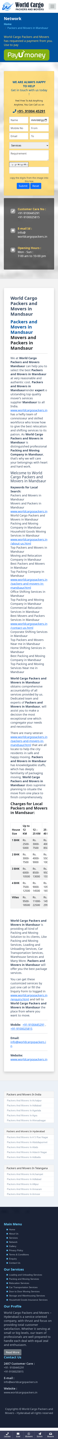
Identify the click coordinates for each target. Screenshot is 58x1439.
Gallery (12, 1246)
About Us (13, 1233)
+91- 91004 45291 (31, 111)
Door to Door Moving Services (24, 1291)
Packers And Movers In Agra (22, 1115)
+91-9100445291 (29, 213)
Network (13, 1242)
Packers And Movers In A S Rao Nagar (27, 1137)
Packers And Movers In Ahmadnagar (26, 1120)
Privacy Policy (16, 1250)
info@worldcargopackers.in (21, 1382)
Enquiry (13, 1258)
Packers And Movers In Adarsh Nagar (27, 1152)
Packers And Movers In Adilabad (24, 1105)
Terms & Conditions (19, 1254)
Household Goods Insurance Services (28, 1300)
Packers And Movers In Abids (22, 1147)
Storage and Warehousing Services (27, 1295)
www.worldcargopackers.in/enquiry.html (28, 997)
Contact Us (14, 1263)
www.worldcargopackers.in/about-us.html (28, 541)
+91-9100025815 (29, 217)
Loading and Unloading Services (25, 1274)
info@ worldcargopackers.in (32, 234)
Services (13, 1238)
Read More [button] (12, 1352)
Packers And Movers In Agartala (24, 1110)
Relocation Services (19, 1283)
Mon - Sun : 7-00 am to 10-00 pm (32, 254)
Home (7, 24)
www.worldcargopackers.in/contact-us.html (28, 626)
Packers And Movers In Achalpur (24, 1100)
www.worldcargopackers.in (28, 410)
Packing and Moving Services (24, 1279)
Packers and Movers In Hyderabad (26, 1131)
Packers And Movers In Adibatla (24, 1157)
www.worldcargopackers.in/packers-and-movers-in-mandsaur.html (28, 584)
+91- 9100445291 (14, 1367)
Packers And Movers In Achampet (25, 1174)
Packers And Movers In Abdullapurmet (27, 1142)
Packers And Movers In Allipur (23, 1184)
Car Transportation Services (23, 1287)
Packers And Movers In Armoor (23, 1194)
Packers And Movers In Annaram (24, 1189)
